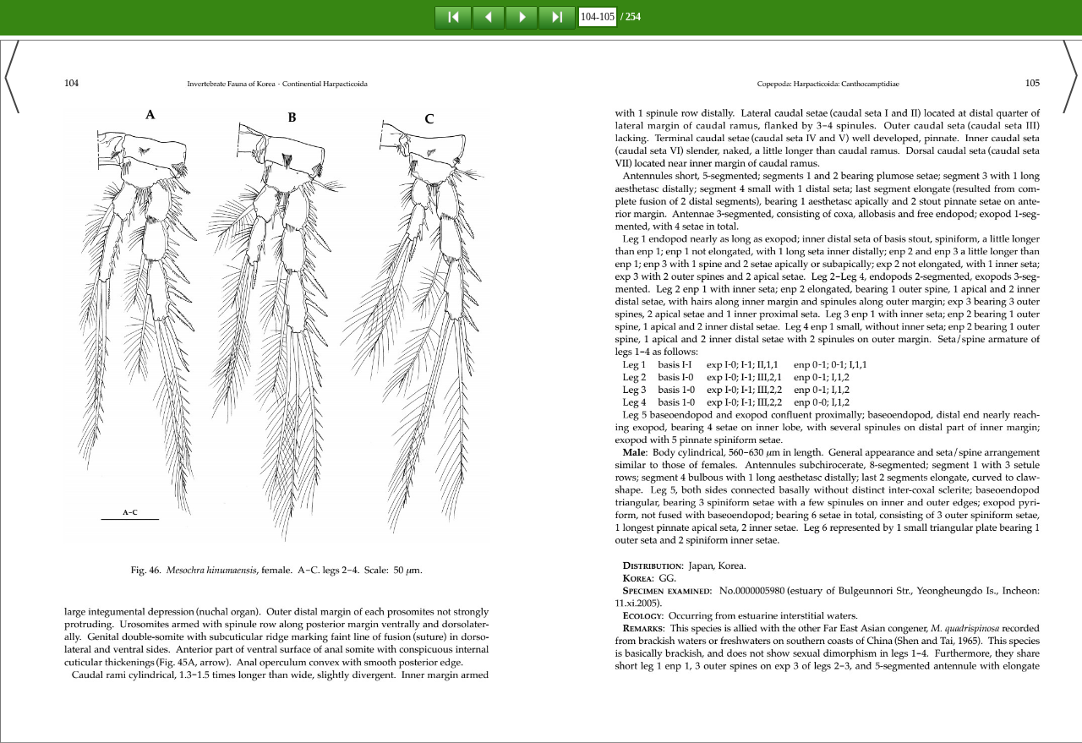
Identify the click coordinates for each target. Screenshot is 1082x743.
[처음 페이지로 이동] (453, 17)
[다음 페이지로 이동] (521, 17)
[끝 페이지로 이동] (557, 17)
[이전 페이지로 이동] (489, 17)
